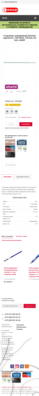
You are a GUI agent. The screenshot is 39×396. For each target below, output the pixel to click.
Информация (21, 327)
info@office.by (6, 359)
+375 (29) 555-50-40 (12, 320)
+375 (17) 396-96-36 (10, 2)
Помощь (19, 329)
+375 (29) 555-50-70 (12, 317)
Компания (20, 325)
